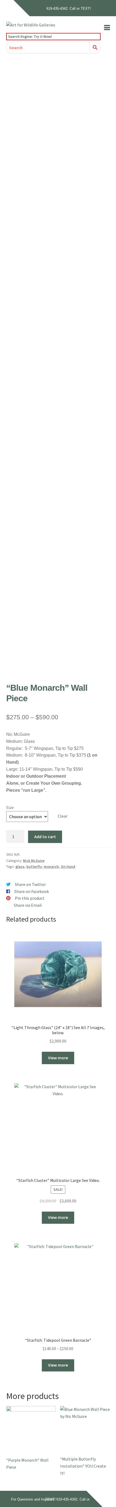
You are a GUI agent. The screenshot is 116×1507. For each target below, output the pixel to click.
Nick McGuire (34, 860)
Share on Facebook (31, 891)
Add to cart (45, 836)
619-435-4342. (67, 1499)
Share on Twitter (30, 884)
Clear (62, 816)
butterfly (34, 866)
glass (20, 866)
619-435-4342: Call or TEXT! (68, 8)
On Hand (68, 866)
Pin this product (30, 898)
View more (58, 1057)
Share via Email (28, 905)
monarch (51, 866)
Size (10, 807)
